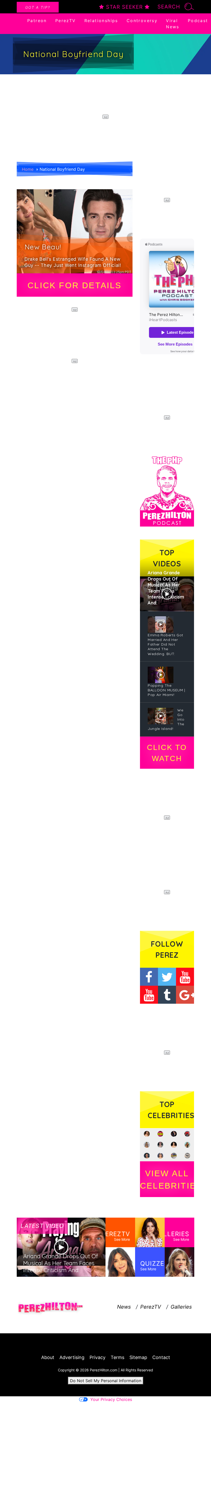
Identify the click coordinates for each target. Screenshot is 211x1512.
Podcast (198, 20)
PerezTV (65, 20)
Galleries (181, 1307)
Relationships (101, 20)
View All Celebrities (167, 1179)
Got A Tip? (37, 7)
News (124, 1307)
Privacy (98, 1357)
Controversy (142, 20)
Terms (117, 1357)
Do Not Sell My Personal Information (105, 1380)
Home (27, 169)
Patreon (37, 20)
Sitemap (138, 1357)
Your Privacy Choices (111, 1399)
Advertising (71, 1357)
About (47, 1357)
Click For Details (74, 285)
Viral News (172, 23)
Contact (161, 1357)
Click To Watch (167, 753)
